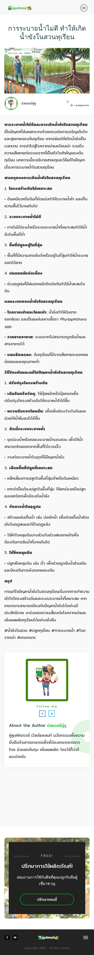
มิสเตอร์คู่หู (56, 725)
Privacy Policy (60, 948)
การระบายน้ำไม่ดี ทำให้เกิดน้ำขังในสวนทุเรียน (47, 32)
